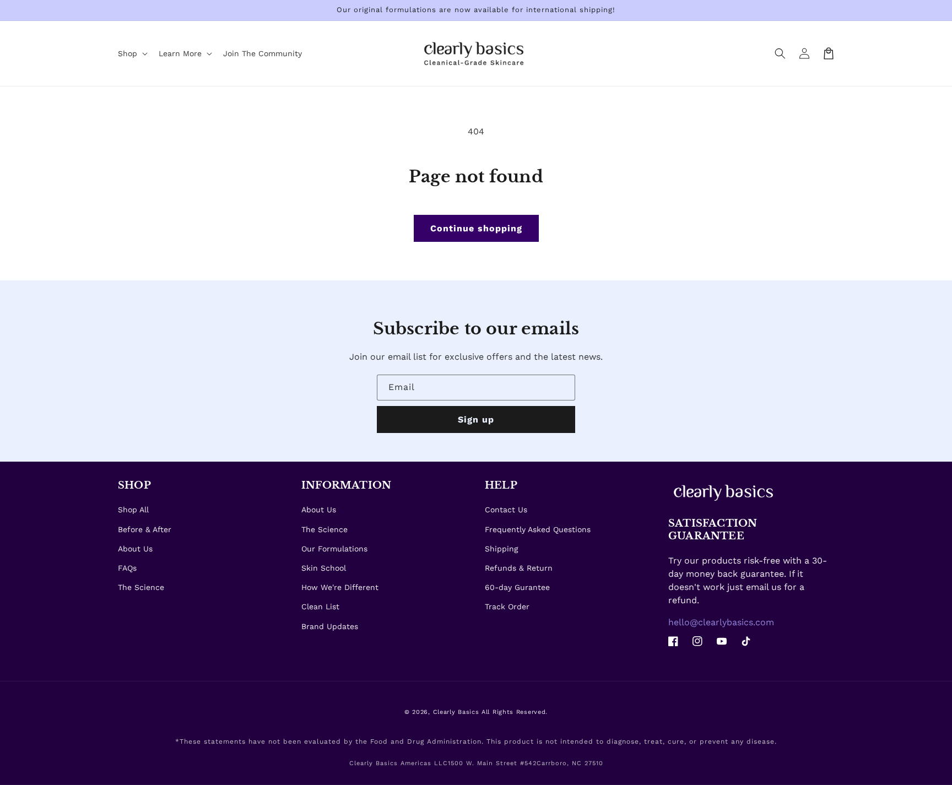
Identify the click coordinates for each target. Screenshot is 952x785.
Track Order (507, 606)
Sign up (476, 419)
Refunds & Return (519, 568)
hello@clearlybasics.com (721, 622)
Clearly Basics (456, 712)
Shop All (133, 509)
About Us (135, 548)
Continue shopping (476, 228)
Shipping (501, 548)
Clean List (320, 606)
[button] (780, 53)
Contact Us (506, 509)
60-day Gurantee (517, 587)
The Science (141, 587)
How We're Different (339, 587)
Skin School (323, 568)
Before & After (144, 529)
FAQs (127, 568)
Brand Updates (329, 626)
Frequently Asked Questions (538, 529)
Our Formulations (334, 548)
